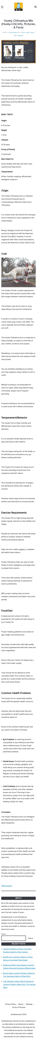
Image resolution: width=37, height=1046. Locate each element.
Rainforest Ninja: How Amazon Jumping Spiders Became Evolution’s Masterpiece (19, 966)
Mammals (20, 35)
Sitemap (29, 1004)
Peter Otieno (13, 32)
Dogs (23, 32)
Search (3, 934)
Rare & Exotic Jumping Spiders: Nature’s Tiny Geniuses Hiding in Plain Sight (19, 974)
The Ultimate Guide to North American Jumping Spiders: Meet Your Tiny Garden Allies (19, 984)
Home (27, 32)
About (20, 1004)
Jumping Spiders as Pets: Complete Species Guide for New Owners (17, 950)
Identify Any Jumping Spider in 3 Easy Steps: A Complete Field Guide (18, 958)
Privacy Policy (10, 1004)
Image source (6, 886)
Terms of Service (18, 1007)
